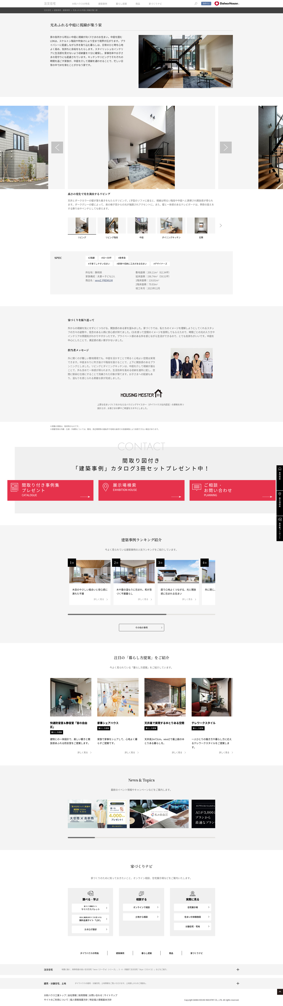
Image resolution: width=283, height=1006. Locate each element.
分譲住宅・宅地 (192, 926)
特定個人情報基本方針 (100, 999)
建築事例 (102, 3)
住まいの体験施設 (192, 916)
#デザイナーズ (160, 263)
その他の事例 (141, 627)
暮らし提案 (121, 3)
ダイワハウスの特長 (89, 953)
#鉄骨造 (122, 257)
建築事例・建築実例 (62, 10)
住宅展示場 (192, 907)
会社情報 (72, 995)
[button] (57, 147)
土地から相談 (141, 916)
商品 (138, 3)
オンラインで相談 (141, 907)
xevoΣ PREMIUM (104, 280)
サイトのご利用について (56, 999)
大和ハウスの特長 (81, 3)
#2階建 (91, 257)
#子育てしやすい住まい (99, 263)
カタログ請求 (90, 929)
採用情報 (82, 995)
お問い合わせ (95, 995)
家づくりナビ (155, 3)
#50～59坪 (106, 257)
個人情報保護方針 (79, 999)
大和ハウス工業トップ (55, 995)
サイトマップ (110, 995)
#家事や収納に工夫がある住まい (132, 263)
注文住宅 (50, 3)
